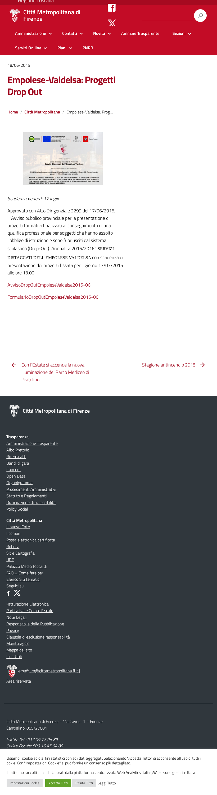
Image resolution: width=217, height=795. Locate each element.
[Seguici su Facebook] (112, 7)
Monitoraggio (17, 643)
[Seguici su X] (112, 23)
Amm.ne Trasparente (140, 33)
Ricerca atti (16, 456)
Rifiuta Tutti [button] (84, 783)
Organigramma (19, 482)
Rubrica (12, 546)
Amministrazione (30, 33)
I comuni (13, 533)
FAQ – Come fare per (24, 573)
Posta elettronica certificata (30, 540)
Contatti (69, 33)
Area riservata (18, 681)
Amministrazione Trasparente (32, 443)
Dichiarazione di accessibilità (31, 502)
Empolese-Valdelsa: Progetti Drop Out (61, 85)
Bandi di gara (17, 463)
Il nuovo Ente (18, 526)
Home (12, 112)
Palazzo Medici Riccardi (26, 566)
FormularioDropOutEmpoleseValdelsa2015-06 (52, 297)
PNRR (88, 48)
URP (10, 559)
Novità (99, 33)
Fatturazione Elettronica (27, 604)
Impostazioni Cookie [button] (24, 783)
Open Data (15, 476)
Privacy (12, 630)
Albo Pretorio (17, 450)
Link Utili (14, 656)
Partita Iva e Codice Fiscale (29, 610)
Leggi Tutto (106, 783)
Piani (61, 48)
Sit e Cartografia (20, 553)
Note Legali (16, 617)
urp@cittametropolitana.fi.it (54, 671)
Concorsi (13, 469)
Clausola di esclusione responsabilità (38, 637)
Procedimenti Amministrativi (31, 489)
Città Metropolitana (42, 112)
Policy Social (17, 509)
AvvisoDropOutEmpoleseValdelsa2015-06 (49, 284)
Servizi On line (28, 48)
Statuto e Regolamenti (26, 496)
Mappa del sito (19, 650)
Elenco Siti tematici (23, 579)
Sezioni (179, 33)
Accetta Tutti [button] (58, 783)
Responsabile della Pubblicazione (35, 624)
